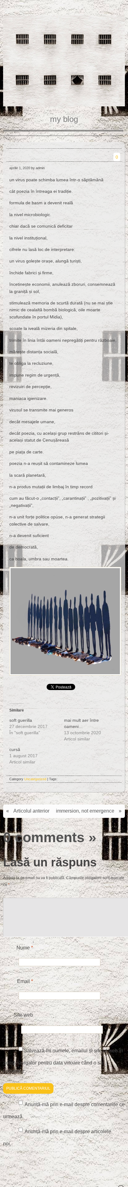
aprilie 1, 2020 (19, 168)
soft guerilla (20, 720)
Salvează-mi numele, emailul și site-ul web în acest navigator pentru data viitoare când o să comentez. (63, 1061)
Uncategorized (35, 779)
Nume (24, 947)
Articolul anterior (31, 811)
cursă (14, 749)
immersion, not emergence (85, 811)
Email (25, 981)
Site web (23, 1015)
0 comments (44, 837)
